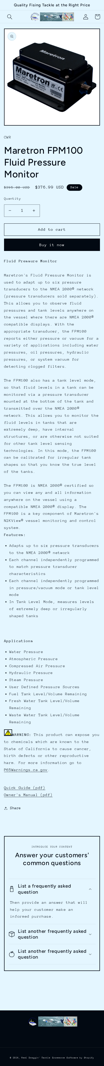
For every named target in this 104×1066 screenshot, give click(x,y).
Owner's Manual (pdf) (28, 795)
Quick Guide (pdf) (24, 787)
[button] (10, 16)
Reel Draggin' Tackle (35, 1057)
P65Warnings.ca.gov (26, 770)
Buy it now (52, 245)
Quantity (12, 198)
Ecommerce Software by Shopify (73, 1057)
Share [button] (15, 808)
